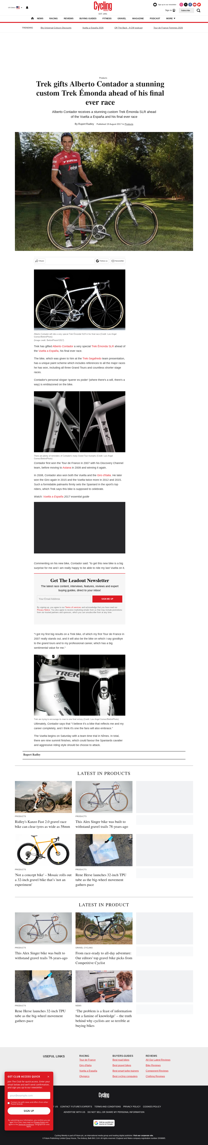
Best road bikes (121, 1060)
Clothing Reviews (155, 1076)
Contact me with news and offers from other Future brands (29, 1103)
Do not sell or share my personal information (116, 1112)
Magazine (138, 18)
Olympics (84, 1076)
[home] (32, 19)
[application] (79, 527)
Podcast (155, 18)
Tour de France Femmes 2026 (168, 28)
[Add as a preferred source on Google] (104, 1123)
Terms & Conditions (26, 1124)
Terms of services (73, 607)
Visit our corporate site (143, 1135)
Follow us (104, 261)
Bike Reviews (153, 1065)
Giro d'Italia (104, 475)
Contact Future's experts (76, 1106)
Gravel (122, 18)
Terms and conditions (107, 1106)
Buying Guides (87, 18)
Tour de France (87, 1060)
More (169, 18)
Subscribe (185, 10)
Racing (53, 18)
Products (103, 78)
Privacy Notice (43, 610)
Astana (67, 467)
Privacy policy (132, 1106)
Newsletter (119, 261)
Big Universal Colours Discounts (56, 28)
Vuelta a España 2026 (93, 28)
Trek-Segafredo (92, 358)
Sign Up (29, 1111)
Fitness (106, 18)
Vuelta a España (48, 350)
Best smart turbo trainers (126, 1071)
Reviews (68, 18)
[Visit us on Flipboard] (199, 4)
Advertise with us (74, 1112)
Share (41, 261)
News (40, 18)
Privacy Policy (39, 1122)
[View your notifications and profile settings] (27, 8)
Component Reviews (157, 1071)
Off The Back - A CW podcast (129, 28)
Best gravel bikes (122, 1065)
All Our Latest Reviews (158, 1060)
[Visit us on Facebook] (190, 4)
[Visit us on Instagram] (181, 4)
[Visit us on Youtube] (194, 4)
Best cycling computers (125, 1076)
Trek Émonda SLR (103, 346)
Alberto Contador (63, 346)
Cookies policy (152, 1106)
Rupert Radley (86, 124)
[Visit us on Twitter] (186, 4)
